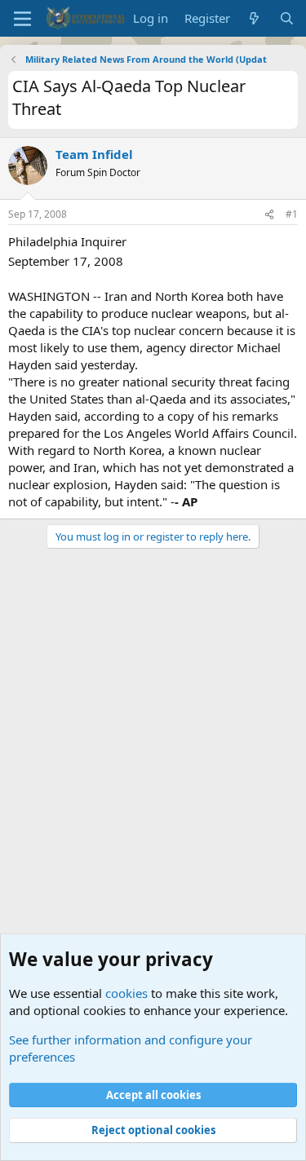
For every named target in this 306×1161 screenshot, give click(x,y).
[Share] (269, 214)
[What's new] (254, 18)
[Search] (287, 18)
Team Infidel (94, 154)
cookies (126, 993)
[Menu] (22, 18)
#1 (292, 214)
